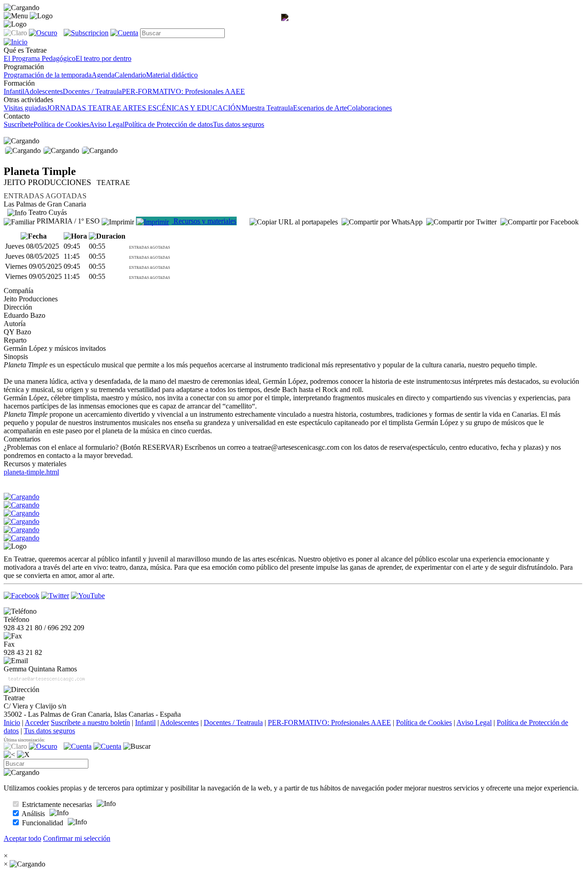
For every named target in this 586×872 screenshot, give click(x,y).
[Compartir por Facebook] (539, 222)
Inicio (12, 722)
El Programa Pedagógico (40, 58)
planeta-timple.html (31, 472)
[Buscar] (137, 746)
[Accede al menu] (16, 16)
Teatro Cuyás (47, 212)
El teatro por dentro (103, 58)
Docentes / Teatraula (92, 91)
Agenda (103, 75)
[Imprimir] (118, 221)
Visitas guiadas (25, 108)
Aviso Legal (107, 124)
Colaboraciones (369, 108)
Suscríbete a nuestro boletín (90, 722)
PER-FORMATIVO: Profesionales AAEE (183, 91)
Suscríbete (18, 124)
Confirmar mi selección (76, 838)
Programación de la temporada (48, 75)
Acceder (37, 722)
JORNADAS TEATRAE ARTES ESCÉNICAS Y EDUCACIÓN (144, 108)
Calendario (130, 75)
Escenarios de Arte (320, 108)
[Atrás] (9, 755)
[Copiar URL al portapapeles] (294, 222)
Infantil (14, 91)
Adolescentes (43, 91)
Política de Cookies (61, 124)
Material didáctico (172, 75)
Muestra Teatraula (267, 108)
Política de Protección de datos (169, 124)
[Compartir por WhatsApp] (382, 222)
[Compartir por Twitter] (461, 222)
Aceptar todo (22, 838)
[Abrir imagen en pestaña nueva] (286, 26)
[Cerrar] (23, 755)
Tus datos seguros (238, 124)
